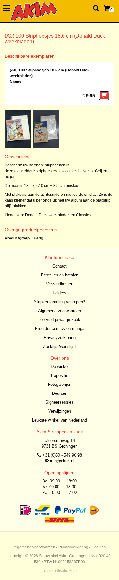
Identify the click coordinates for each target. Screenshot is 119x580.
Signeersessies (59, 402)
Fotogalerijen (59, 384)
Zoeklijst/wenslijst (59, 346)
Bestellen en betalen (59, 275)
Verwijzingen (59, 411)
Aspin (74, 571)
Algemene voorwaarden (59, 310)
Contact (59, 266)
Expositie (59, 375)
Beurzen (59, 393)
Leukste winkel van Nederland (59, 420)
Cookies (98, 547)
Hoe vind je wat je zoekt (59, 319)
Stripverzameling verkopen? (59, 301)
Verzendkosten (59, 284)
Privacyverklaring (60, 337)
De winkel (60, 366)
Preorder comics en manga (59, 328)
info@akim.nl (62, 461)
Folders (59, 292)
